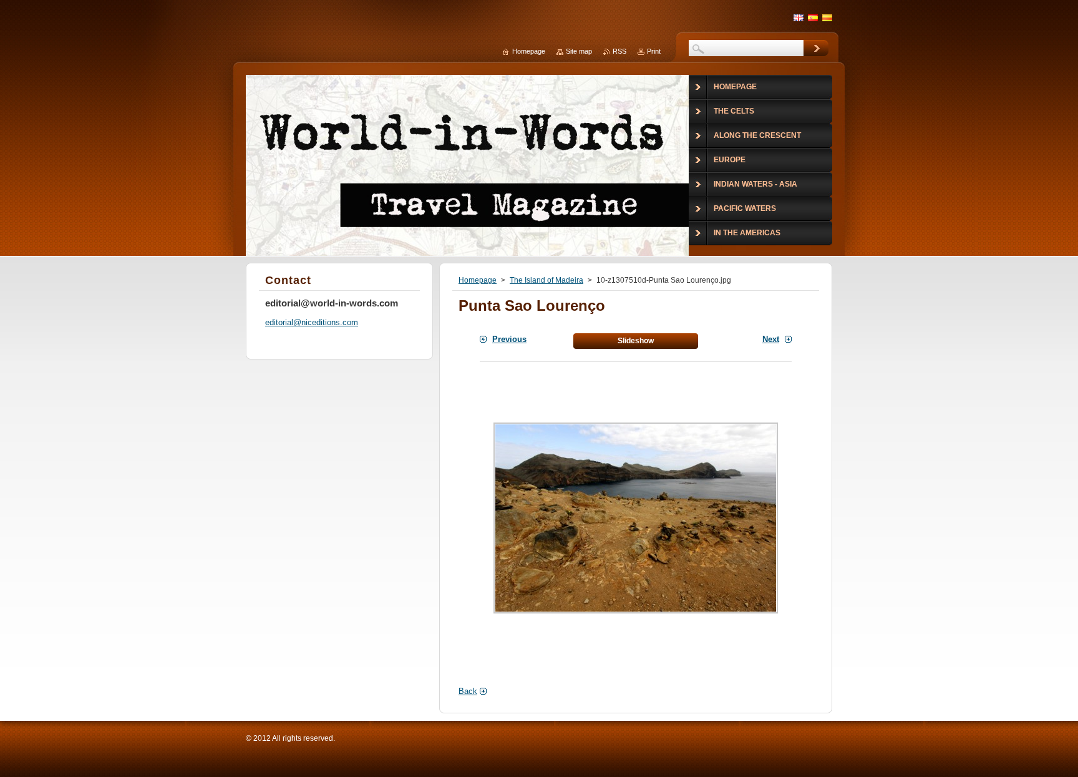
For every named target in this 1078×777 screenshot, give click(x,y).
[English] (799, 17)
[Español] (813, 17)
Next (770, 339)
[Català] (827, 17)
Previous (509, 339)
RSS (619, 51)
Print (654, 51)
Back (468, 691)
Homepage (478, 280)
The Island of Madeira (546, 280)
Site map (579, 51)
